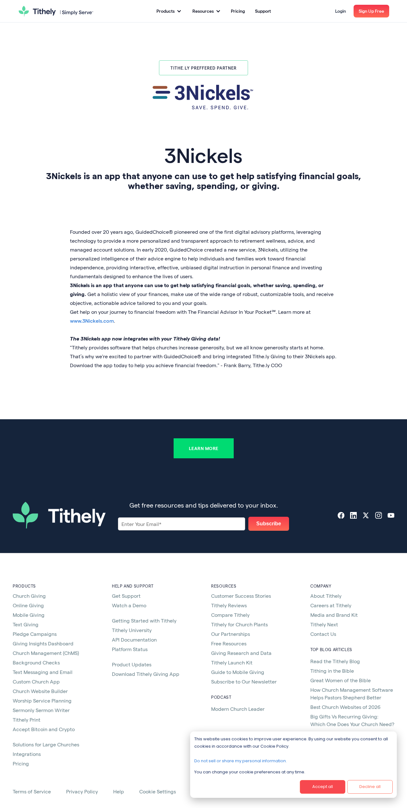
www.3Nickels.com (92, 321)
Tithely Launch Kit (231, 662)
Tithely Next (324, 624)
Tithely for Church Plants (239, 624)
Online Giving (28, 605)
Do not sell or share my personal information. (240, 761)
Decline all (370, 787)
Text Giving (25, 624)
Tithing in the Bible (332, 671)
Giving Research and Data (241, 653)
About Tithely (325, 596)
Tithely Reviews (229, 605)
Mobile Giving (29, 615)
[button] (168, 11)
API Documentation (134, 639)
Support (263, 11)
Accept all (322, 787)
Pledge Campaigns (35, 634)
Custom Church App (36, 681)
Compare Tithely (230, 615)
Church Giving (29, 596)
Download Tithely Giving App (145, 674)
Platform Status (130, 649)
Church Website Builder (40, 691)
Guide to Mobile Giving (237, 672)
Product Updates (131, 664)
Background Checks (36, 662)
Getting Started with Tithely (144, 620)
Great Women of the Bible (340, 680)
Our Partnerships (230, 634)
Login (340, 11)
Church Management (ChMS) (46, 653)
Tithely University (132, 630)
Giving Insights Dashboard (43, 643)
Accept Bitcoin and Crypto (44, 729)
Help (118, 791)
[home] (56, 11)
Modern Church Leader (238, 709)
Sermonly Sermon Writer (41, 710)
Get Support (126, 596)
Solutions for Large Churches (46, 744)
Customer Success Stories (241, 596)
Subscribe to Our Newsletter (244, 681)
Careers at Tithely (330, 605)
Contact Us (323, 634)
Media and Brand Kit (334, 615)
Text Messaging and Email (42, 672)
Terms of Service (32, 791)
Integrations (27, 754)
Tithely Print (26, 720)
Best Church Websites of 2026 (345, 707)
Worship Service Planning (42, 700)
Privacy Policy (82, 791)
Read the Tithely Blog (335, 661)
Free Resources (228, 643)
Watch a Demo (129, 605)
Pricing (238, 11)
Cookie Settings (157, 791)
